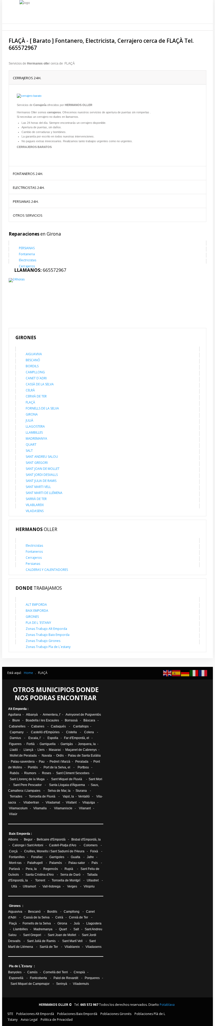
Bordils (52, 911)
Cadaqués (58, 726)
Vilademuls (81, 983)
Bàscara (89, 720)
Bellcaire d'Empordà (51, 839)
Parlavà (14, 868)
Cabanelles (17, 726)
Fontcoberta (38, 978)
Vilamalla (40, 808)
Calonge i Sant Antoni (28, 845)
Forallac (37, 857)
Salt (76, 929)
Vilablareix (72, 946)
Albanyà (32, 714)
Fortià (30, 744)
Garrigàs (67, 744)
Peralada (81, 761)
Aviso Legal (29, 1019)
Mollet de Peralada (23, 755)
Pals (95, 862)
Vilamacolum (18, 808)
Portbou (83, 767)
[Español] (176, 673)
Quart (63, 929)
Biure (16, 720)
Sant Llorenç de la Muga (27, 779)
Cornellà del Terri (56, 972)
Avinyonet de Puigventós (83, 714)
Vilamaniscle (63, 808)
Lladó (13, 749)
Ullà (14, 886)
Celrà (59, 917)
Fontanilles (16, 857)
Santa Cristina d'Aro (39, 874)
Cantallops (81, 726)
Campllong (71, 911)
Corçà (13, 851)
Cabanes (38, 726)
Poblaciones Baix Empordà (77, 1014)
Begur (28, 839)
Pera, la (31, 868)
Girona (62, 923)
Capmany (17, 732)
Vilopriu (89, 886)
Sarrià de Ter (49, 946)
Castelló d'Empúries (45, 732)
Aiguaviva (15, 911)
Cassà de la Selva (37, 917)
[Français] (203, 673)
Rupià (68, 868)
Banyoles (15, 972)
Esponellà (16, 978)
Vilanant (85, 808)
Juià (77, 923)
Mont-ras (15, 862)
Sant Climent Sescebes (72, 773)
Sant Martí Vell (72, 941)
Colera (89, 732)
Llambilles (20, 929)
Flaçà (13, 923)
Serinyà (61, 983)
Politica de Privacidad (57, 1019)
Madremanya (43, 929)
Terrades (16, 796)
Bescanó (34, 911)
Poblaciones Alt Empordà (35, 1014)
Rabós (14, 773)
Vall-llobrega (51, 886)
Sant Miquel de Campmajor (30, 983)
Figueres (15, 744)
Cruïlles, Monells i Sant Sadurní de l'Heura (54, 851)
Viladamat (53, 802)
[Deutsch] (185, 673)
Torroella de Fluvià (42, 796)
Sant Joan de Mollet (62, 935)
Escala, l (34, 738)
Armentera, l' (52, 714)
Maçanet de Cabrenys (81, 749)
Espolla (52, 738)
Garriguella (48, 744)
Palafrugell (35, 862)
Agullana (14, 714)
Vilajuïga (88, 802)
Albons (13, 839)
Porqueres (92, 978)
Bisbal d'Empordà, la (86, 839)
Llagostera (93, 923)
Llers (41, 749)
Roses (46, 773)
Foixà (94, 851)
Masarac (55, 749)
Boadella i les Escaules (42, 720)
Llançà (28, 749)
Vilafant (71, 802)
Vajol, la (68, 796)
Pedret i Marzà (60, 761)
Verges (72, 886)
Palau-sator (77, 862)
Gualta (75, 857)
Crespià (79, 972)
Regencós (50, 868)
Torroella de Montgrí (66, 880)
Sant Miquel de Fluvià (66, 779)
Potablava (167, 1004)
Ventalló (84, 796)
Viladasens (93, 946)
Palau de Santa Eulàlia (84, 755)
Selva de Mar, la (59, 790)
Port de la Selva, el (57, 767)
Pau (42, 761)
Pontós (33, 767)
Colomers (91, 845)
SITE (10, 1014)
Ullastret (93, 880)
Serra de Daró (70, 874)
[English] (167, 673)
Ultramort (30, 886)
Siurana (81, 790)
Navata (47, 755)
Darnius (15, 738)
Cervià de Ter (78, 917)
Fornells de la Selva (37, 923)
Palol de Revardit (65, 978)
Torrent (40, 880)
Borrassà (71, 720)
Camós (32, 972)
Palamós (55, 862)
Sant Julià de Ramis (41, 941)
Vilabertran (31, 802)
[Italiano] (194, 673)
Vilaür (13, 814)
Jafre (90, 857)
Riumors (30, 773)
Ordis (60, 755)
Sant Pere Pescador (27, 784)
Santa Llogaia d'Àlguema (67, 784)
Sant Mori (95, 779)
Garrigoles (56, 857)
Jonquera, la (87, 744)
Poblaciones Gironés (115, 1014)
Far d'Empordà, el (76, 738)
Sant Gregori (32, 935)
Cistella (71, 732)
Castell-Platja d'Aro (62, 845)
